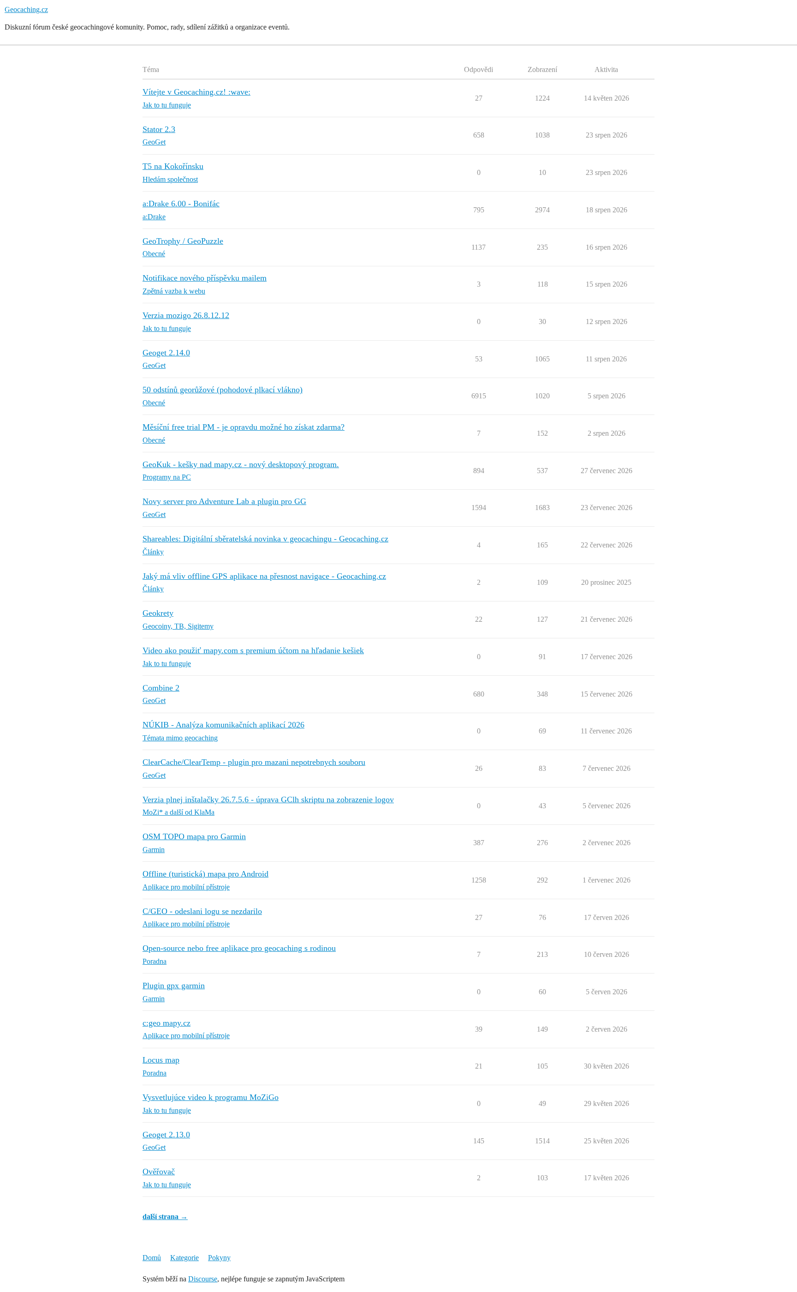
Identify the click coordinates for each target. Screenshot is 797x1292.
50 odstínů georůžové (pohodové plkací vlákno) (223, 389)
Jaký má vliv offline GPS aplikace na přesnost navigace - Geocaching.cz (264, 576)
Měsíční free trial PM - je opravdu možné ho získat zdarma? (244, 427)
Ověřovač (159, 1171)
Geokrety (158, 613)
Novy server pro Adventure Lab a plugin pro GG (224, 501)
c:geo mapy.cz (166, 1023)
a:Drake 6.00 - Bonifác (181, 203)
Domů (152, 1258)
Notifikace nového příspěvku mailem (205, 277)
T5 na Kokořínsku (173, 166)
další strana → (165, 1216)
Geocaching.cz (26, 9)
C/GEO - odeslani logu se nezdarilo (202, 911)
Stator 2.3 (159, 129)
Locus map (161, 1059)
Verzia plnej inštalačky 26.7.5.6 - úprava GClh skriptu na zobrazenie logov (268, 799)
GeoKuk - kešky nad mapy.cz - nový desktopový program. (241, 464)
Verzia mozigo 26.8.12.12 (186, 315)
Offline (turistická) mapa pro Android (205, 873)
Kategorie (184, 1258)
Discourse (202, 1279)
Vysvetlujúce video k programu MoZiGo (211, 1097)
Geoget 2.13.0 (166, 1134)
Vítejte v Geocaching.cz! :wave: (196, 91)
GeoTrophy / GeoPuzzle (183, 241)
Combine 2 (161, 687)
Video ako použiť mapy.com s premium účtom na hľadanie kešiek (253, 650)
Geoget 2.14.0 (166, 352)
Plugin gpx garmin (174, 985)
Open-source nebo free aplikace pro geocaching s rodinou (239, 948)
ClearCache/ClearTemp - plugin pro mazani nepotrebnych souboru (254, 762)
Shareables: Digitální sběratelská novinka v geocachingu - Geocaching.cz (265, 538)
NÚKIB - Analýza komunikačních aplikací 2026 (223, 724)
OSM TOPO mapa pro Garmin (194, 836)
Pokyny (219, 1258)
